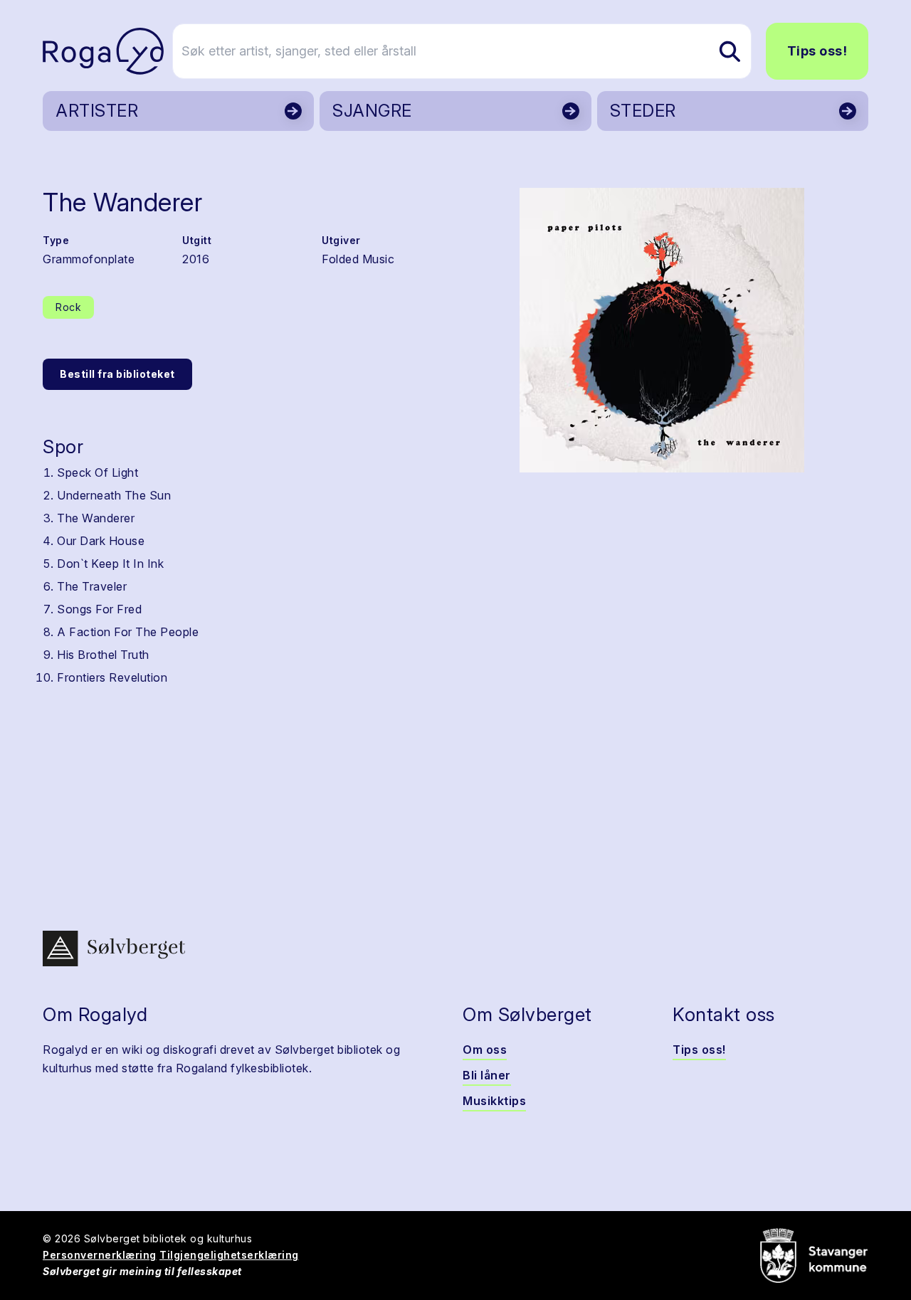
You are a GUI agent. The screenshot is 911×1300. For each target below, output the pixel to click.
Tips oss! (817, 50)
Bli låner (487, 1075)
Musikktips (494, 1101)
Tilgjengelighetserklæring (229, 1255)
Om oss (485, 1049)
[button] (662, 330)
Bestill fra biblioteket (117, 374)
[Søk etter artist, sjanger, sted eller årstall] (729, 51)
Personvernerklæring (100, 1255)
